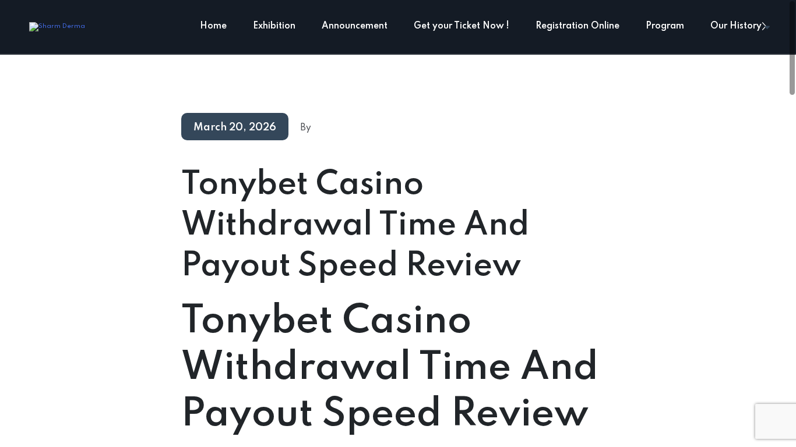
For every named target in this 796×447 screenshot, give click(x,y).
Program (665, 26)
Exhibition (274, 26)
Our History (736, 26)
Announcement (355, 26)
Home (213, 26)
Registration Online (577, 26)
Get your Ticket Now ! (461, 26)
